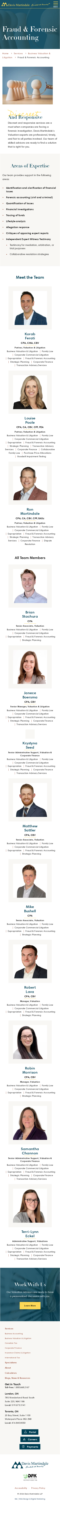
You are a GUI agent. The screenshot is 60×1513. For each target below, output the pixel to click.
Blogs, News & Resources (17, 1378)
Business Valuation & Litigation (18, 1338)
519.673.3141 (18, 1405)
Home (5, 53)
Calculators (11, 1373)
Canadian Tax (11, 1343)
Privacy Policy (38, 1488)
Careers (32, 1439)
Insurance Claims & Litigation (18, 1353)
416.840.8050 (18, 1422)
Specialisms (11, 1362)
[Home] (25, 4)
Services (18, 53)
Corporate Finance (13, 1348)
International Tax (12, 1357)
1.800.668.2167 (21, 1387)
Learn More (30, 1305)
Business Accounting (14, 1333)
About (8, 1367)
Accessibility (21, 1488)
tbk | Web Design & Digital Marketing (30, 1499)
